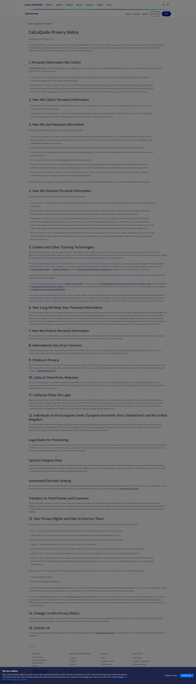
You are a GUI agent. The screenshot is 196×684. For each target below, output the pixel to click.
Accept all (187, 675)
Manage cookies (171, 675)
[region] (98, 675)
